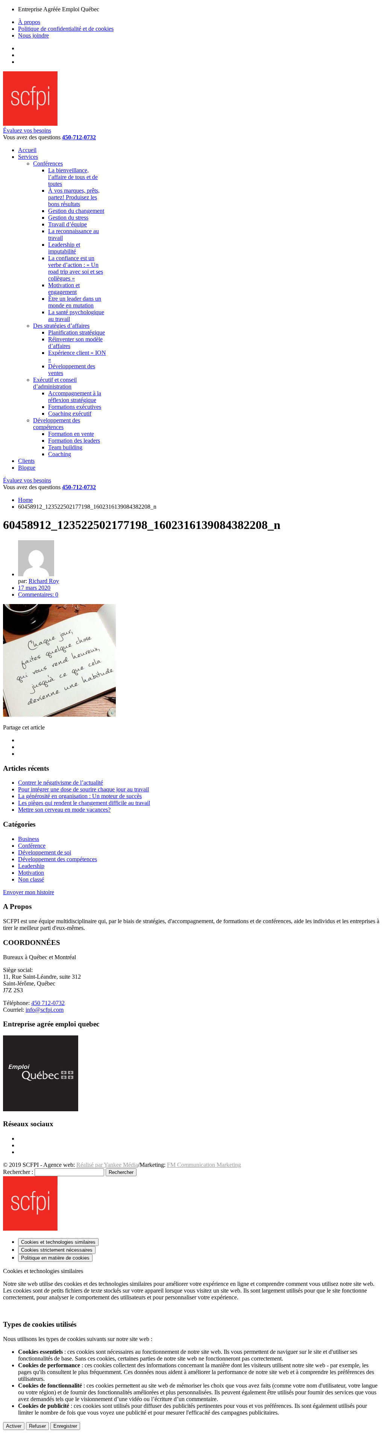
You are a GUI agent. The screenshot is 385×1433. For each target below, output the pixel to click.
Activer (13, 1426)
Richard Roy (44, 581)
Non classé (31, 879)
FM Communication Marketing (204, 1165)
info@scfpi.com (45, 1010)
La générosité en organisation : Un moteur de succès (80, 796)
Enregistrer (65, 1426)
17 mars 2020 (34, 588)
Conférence (31, 845)
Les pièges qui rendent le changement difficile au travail (84, 803)
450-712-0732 (79, 137)
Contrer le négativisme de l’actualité (60, 782)
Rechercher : (18, 1172)
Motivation (31, 872)
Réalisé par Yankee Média (107, 1165)
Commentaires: (38, 594)
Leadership (31, 866)
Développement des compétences (57, 859)
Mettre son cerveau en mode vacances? (64, 809)
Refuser (37, 1426)
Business (28, 839)
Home (25, 500)
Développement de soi (44, 852)
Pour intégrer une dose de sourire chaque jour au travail (83, 789)
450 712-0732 (48, 1003)
